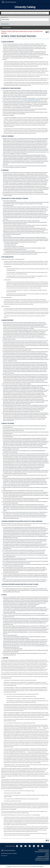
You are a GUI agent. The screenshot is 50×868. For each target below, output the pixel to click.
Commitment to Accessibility (42, 858)
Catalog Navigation (6, 27)
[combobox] (25, 13)
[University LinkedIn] (42, 846)
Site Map (47, 855)
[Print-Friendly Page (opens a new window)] (46, 32)
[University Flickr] (34, 846)
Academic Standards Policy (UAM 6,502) (32, 99)
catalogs (9, 866)
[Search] (47, 19)
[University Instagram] (38, 846)
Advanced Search (5, 24)
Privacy (47, 853)
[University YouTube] (25, 846)
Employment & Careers (43, 850)
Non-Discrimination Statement (42, 851)
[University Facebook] (21, 846)
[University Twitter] (17, 846)
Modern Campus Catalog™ (38, 866)
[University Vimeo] (30, 846)
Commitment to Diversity (43, 856)
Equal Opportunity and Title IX (42, 859)
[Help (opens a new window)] (48, 32)
